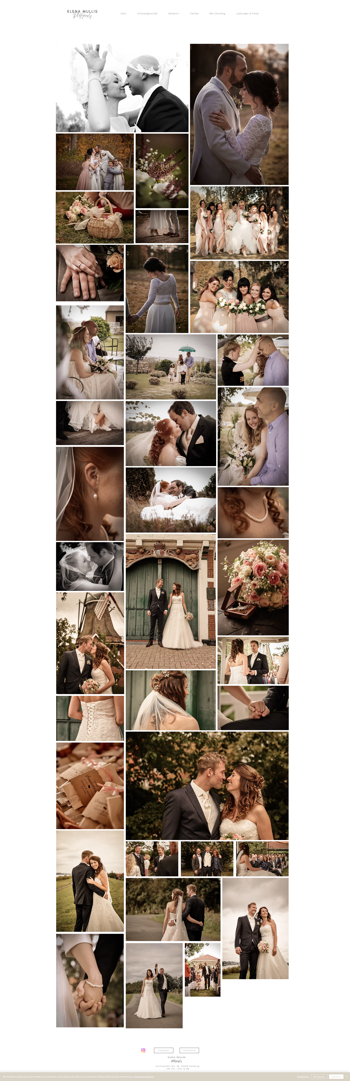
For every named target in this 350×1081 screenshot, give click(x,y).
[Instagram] (143, 1050)
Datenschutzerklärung (144, 1076)
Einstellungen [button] (303, 1076)
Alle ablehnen (319, 1076)
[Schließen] (346, 1076)
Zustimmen (336, 1076)
